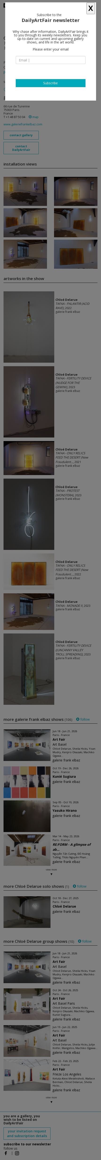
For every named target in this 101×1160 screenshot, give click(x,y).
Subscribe (50, 83)
